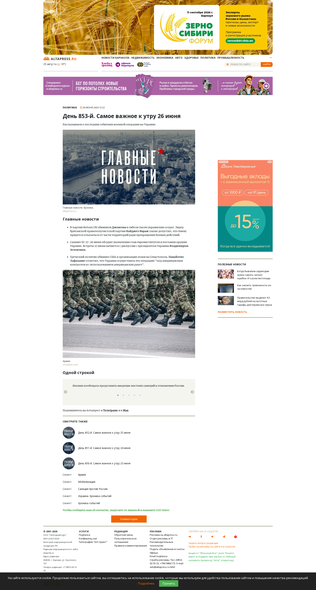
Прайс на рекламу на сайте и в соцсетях (212, 546)
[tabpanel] (129, 390)
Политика (208, 57)
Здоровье (191, 57)
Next (192, 392)
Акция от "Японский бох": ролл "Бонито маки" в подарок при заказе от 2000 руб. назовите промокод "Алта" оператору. (212, 556)
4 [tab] (134, 395)
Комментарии (129, 519)
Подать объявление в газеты (167, 549)
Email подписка (158, 556)
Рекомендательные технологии (161, 543)
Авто (179, 57)
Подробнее (146, 583)
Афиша (154, 552)
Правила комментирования (130, 545)
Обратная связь (123, 534)
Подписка (84, 534)
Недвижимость (143, 57)
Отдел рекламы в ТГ (161, 538)
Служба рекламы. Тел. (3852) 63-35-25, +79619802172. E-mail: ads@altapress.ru (167, 563)
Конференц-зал (88, 538)
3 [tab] (129, 395)
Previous (65, 392)
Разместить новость (232, 312)
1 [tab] (118, 395)
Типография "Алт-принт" (93, 542)
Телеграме (110, 410)
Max (125, 410)
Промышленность (230, 57)
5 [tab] (140, 395)
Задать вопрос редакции (203, 543)
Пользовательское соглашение (125, 540)
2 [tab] (123, 395)
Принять (168, 583)
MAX (172, 567)
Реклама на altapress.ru (163, 534)
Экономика (164, 57)
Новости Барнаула (115, 57)
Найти (267, 64)
